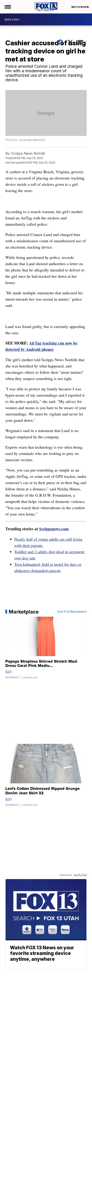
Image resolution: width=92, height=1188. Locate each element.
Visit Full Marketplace (72, 611)
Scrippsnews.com (54, 529)
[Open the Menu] (7, 6)
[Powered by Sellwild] (80, 875)
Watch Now (79, 7)
